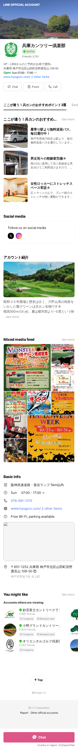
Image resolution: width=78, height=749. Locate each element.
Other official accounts (44, 712)
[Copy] (34, 571)
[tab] (34, 105)
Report (24, 712)
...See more (11, 316)
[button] (33, 86)
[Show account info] (29, 51)
